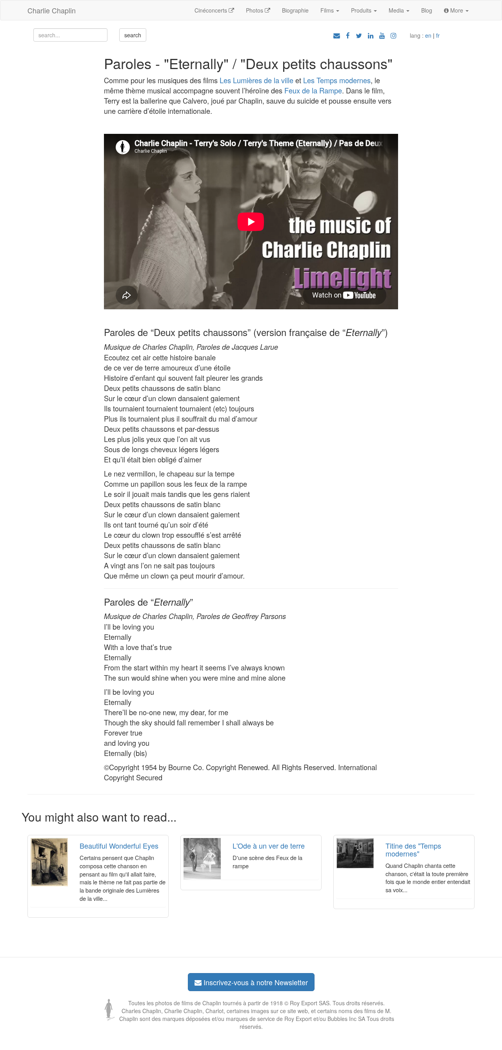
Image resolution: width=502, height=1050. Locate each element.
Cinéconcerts (212, 10)
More (457, 10)
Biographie (295, 10)
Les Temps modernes (337, 80)
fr (438, 35)
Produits (362, 10)
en (428, 35)
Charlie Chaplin (51, 10)
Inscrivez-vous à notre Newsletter (255, 982)
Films (327, 10)
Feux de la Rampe (313, 90)
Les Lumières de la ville (256, 80)
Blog (426, 10)
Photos (255, 10)
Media (397, 10)
